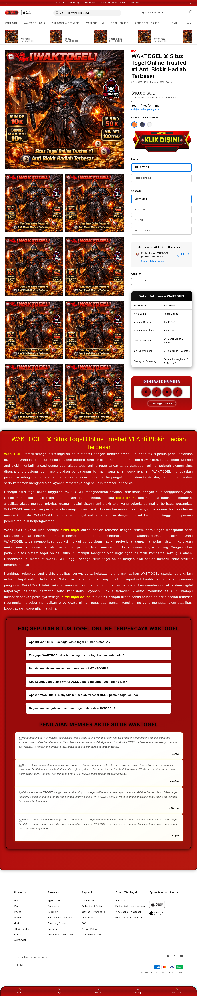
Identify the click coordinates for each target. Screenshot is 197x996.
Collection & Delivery (93, 906)
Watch (17, 917)
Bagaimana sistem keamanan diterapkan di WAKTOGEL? (69, 668)
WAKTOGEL (11, 23)
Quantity (136, 273)
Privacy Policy (89, 929)
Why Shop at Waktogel (128, 912)
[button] (11, 23)
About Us (120, 900)
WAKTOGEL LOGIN (34, 23)
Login (59, 992)
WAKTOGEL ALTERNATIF (65, 23)
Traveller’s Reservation (60, 934)
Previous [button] (6, 2)
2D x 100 (139, 220)
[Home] (12, 12)
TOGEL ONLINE (119, 23)
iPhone (17, 912)
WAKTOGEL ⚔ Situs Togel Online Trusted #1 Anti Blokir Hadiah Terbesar (98, 3)
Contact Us (88, 917)
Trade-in (52, 929)
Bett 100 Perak (143, 230)
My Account (88, 900)
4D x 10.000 (141, 199)
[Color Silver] (149, 124)
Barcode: (154, 82)
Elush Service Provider (60, 917)
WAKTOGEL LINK (95, 23)
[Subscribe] (61, 965)
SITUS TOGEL (142, 167)
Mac (16, 900)
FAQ (84, 923)
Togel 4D (53, 912)
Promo (20, 992)
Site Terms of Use (91, 934)
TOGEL (17, 934)
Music (17, 923)
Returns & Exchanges (93, 912)
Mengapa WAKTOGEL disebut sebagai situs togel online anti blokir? (77, 655)
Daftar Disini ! (134, 3)
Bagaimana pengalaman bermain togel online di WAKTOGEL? (72, 708)
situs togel (70, 530)
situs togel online (76, 597)
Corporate (53, 906)
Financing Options (58, 923)
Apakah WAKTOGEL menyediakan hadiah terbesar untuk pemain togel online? (84, 695)
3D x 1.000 (140, 209)
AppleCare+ (54, 900)
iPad (16, 906)
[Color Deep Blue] (142, 124)
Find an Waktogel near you (130, 906)
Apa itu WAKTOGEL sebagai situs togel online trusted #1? (70, 642)
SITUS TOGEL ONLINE (146, 23)
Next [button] (190, 2)
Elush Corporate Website (129, 917)
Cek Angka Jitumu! (162, 403)
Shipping (149, 97)
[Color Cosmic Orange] (134, 124)
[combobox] (87, 13)
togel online (126, 497)
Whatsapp (138, 992)
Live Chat (177, 992)
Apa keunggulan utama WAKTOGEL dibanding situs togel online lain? (78, 681)
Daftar (98, 992)
